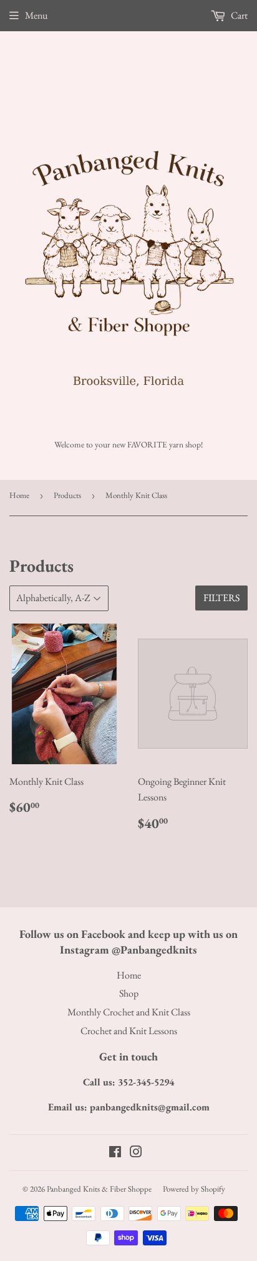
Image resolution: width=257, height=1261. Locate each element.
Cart (238, 15)
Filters (221, 597)
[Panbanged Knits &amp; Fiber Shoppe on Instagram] (136, 1153)
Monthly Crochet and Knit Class (128, 1012)
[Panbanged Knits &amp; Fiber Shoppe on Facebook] (115, 1153)
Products (67, 495)
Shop (128, 993)
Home (19, 495)
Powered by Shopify (194, 1189)
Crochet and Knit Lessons (128, 1030)
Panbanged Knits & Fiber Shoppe (99, 1189)
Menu (36, 15)
